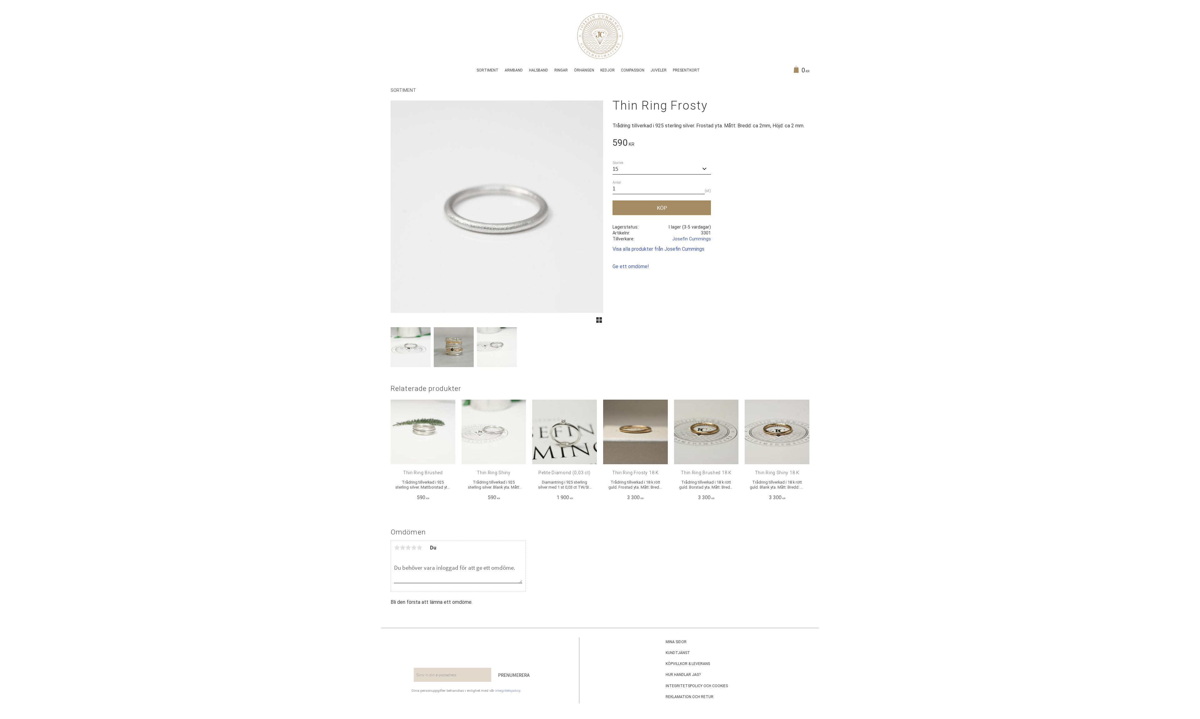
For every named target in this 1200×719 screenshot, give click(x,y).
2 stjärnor (402, 547)
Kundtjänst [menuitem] (678, 653)
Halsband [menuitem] (538, 70)
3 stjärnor (408, 547)
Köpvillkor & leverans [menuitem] (688, 664)
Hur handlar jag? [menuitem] (683, 674)
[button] (599, 320)
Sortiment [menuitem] (487, 70)
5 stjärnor (419, 547)
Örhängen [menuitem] (584, 70)
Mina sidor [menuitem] (676, 642)
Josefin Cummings (691, 239)
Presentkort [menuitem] (686, 70)
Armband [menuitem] (514, 70)
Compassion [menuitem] (632, 70)
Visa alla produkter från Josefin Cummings (658, 249)
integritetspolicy (507, 691)
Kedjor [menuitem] (607, 70)
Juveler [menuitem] (659, 70)
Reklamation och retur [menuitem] (689, 697)
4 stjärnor (414, 547)
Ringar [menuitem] (561, 70)
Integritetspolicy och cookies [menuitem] (697, 686)
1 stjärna (397, 547)
